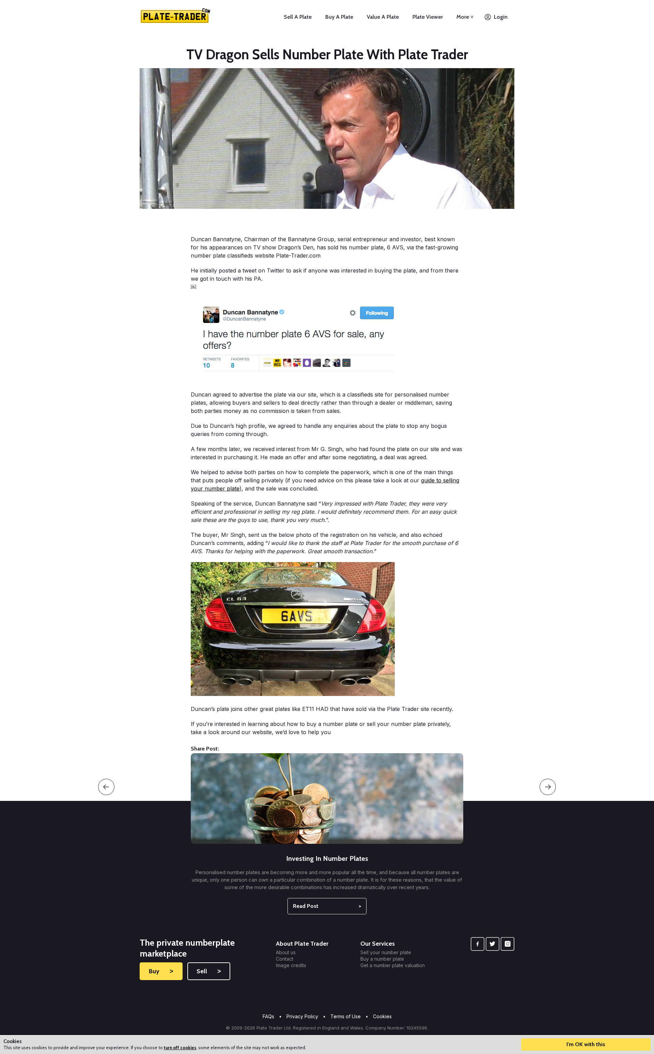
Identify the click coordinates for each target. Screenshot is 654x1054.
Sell (209, 971)
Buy (161, 971)
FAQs (268, 1016)
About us (286, 952)
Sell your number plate (385, 952)
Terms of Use (345, 1016)
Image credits (291, 965)
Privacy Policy (302, 1016)
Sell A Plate (298, 17)
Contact (284, 959)
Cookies (382, 1016)
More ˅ (464, 17)
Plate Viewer (427, 17)
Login (501, 17)
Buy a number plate (382, 959)
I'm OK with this (585, 1044)
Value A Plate (383, 17)
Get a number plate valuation (392, 965)
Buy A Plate (339, 17)
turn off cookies (180, 1047)
